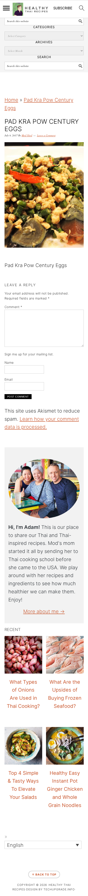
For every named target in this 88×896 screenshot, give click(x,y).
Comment (13, 307)
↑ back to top (44, 874)
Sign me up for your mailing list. (29, 354)
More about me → (44, 611)
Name (9, 362)
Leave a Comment (46, 135)
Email (9, 379)
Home (11, 100)
